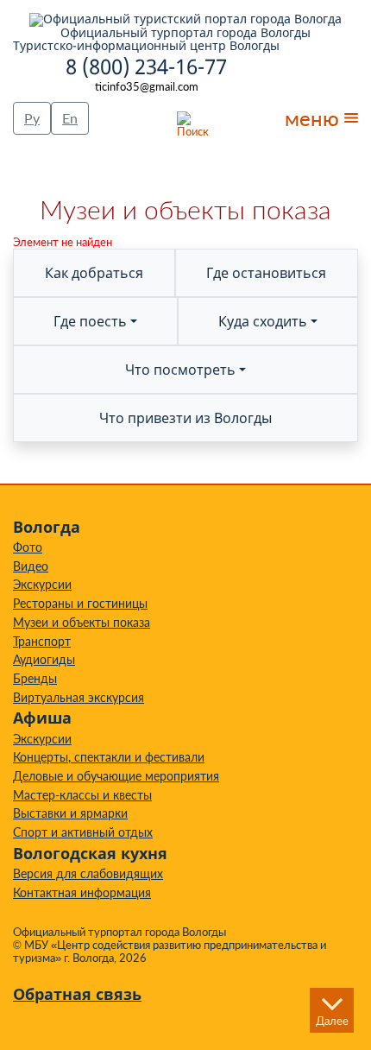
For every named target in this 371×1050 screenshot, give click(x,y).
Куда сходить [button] (262, 321)
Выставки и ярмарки (70, 813)
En (70, 118)
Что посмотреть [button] (180, 369)
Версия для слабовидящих (88, 873)
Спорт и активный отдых (83, 832)
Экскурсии (42, 584)
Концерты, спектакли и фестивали (108, 757)
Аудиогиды (44, 659)
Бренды (35, 678)
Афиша (42, 717)
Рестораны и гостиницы (80, 603)
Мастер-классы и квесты (82, 795)
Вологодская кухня (90, 853)
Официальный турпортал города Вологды (185, 31)
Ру (32, 118)
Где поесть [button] (90, 321)
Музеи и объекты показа (81, 622)
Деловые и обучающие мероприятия (116, 776)
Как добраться (94, 272)
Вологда (46, 526)
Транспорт (42, 641)
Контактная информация (82, 892)
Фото (27, 547)
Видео (30, 566)
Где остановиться (266, 272)
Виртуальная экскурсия (78, 697)
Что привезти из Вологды (185, 417)
